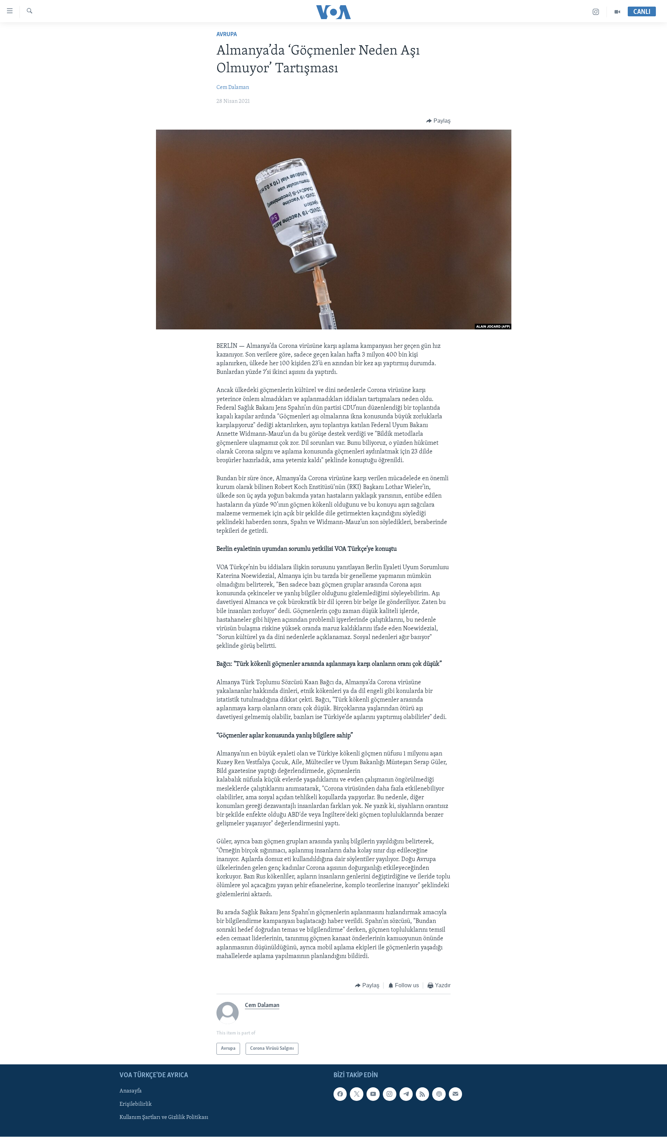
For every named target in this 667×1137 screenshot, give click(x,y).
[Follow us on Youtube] (373, 1094)
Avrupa (226, 35)
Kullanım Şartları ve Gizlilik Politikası (164, 1118)
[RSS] (422, 1094)
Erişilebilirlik (136, 1104)
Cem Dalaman (232, 87)
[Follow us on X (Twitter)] (356, 1094)
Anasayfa (131, 1091)
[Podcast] (438, 1094)
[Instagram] (596, 12)
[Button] (438, 120)
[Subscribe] (455, 1094)
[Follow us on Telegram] (406, 1094)
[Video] (617, 12)
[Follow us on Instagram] (389, 1094)
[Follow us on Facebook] (340, 1094)
